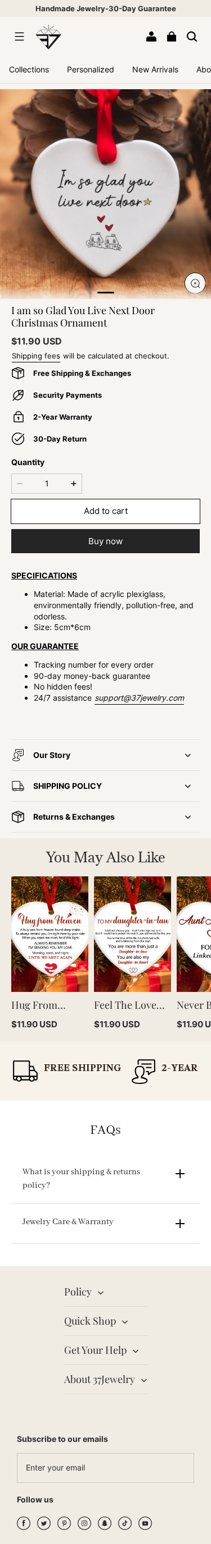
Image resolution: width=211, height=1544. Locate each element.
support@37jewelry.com (139, 697)
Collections (29, 69)
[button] (19, 36)
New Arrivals (155, 69)
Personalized (90, 69)
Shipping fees (36, 355)
